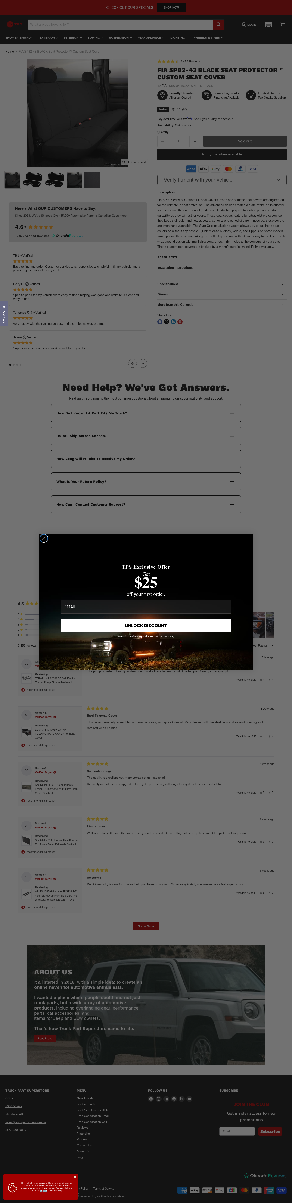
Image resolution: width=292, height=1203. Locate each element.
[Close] (75, 1177)
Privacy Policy (55, 1191)
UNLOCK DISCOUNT (146, 626)
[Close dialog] (44, 538)
